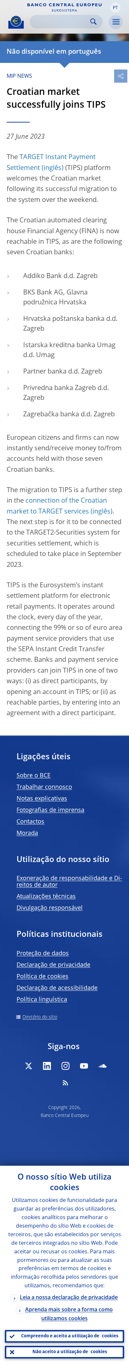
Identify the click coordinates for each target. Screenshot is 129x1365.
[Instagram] (65, 1066)
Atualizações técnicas (46, 897)
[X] (28, 1066)
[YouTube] (84, 1066)
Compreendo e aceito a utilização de (69, 1336)
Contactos (30, 822)
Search (93, 21)
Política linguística (42, 1000)
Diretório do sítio (39, 1017)
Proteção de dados (43, 954)
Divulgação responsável (50, 908)
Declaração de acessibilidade (57, 988)
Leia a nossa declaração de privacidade (69, 1297)
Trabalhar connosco (44, 787)
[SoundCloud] (102, 1066)
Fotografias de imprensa (50, 810)
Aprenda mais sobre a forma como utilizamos (69, 1314)
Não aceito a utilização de (69, 1352)
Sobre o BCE (34, 776)
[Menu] (116, 22)
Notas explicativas (42, 799)
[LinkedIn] (47, 1066)
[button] (115, 8)
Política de (42, 977)
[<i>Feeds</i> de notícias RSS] (65, 1083)
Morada (27, 833)
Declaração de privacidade (53, 965)
